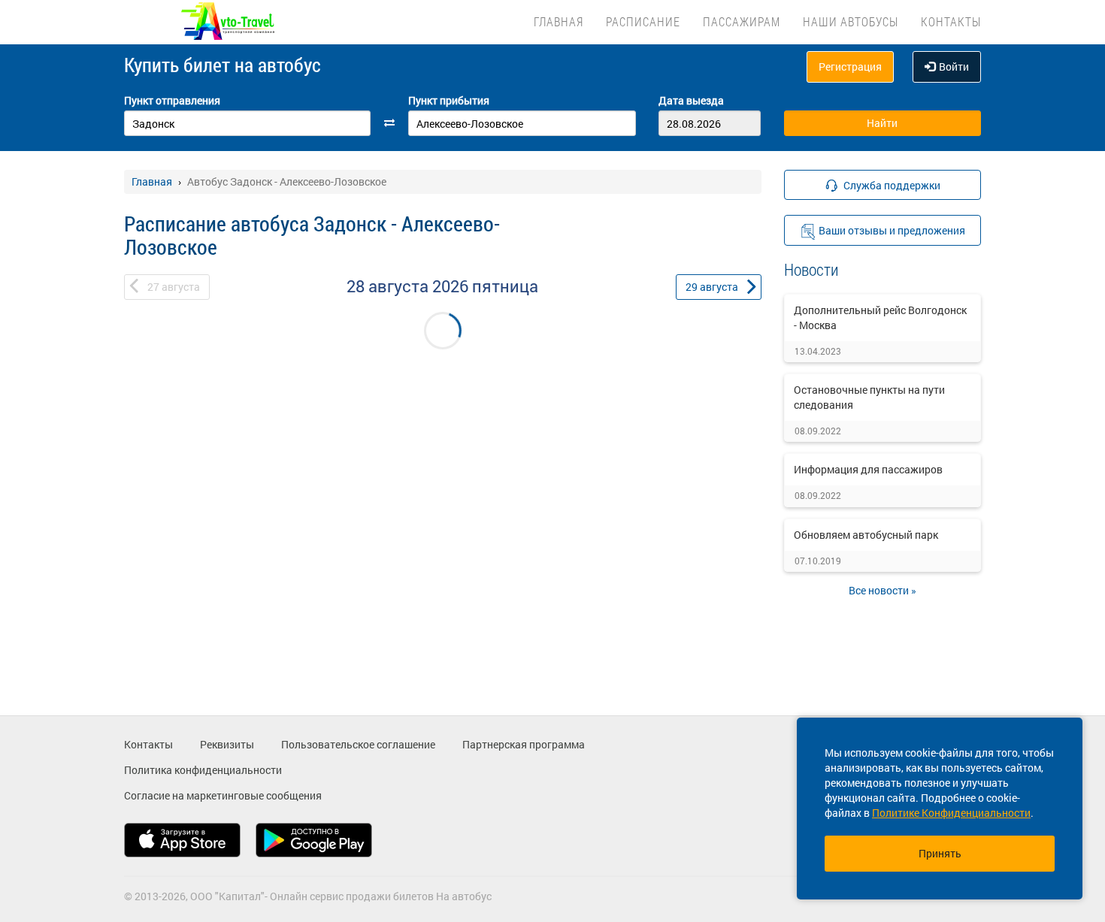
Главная (558, 21)
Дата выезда (691, 100)
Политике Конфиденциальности (951, 813)
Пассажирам (741, 21)
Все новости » (882, 590)
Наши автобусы (850, 21)
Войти (954, 66)
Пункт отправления (172, 100)
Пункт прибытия (448, 100)
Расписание (643, 21)
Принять (940, 853)
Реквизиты (227, 744)
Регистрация (850, 66)
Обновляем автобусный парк (866, 535)
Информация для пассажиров (868, 469)
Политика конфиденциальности (203, 770)
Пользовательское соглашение (358, 744)
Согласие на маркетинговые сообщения (223, 795)
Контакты (951, 21)
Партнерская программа (523, 744)
